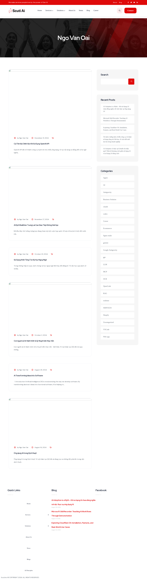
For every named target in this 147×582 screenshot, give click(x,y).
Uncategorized (108, 322)
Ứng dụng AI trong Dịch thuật (25, 453)
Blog (120, 2)
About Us (72, 10)
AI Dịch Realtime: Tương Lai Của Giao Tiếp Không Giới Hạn (36, 225)
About (115, 2)
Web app (106, 337)
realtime (106, 301)
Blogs (28, 559)
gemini (105, 243)
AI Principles (29, 570)
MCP (105, 272)
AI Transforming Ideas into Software (28, 375)
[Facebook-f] (128, 2)
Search (104, 74)
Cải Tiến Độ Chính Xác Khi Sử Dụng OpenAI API (31, 144)
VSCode (106, 329)
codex (105, 214)
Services (48, 10)
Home (40, 10)
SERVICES (107, 308)
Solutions (60, 10)
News (81, 10)
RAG (105, 293)
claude (105, 207)
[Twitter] (131, 2)
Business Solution (109, 199)
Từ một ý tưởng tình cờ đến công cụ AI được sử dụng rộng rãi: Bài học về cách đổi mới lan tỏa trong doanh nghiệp (117, 139)
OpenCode (107, 286)
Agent (105, 178)
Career (96, 10)
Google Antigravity (110, 250)
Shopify (106, 315)
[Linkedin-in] (137, 2)
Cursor (105, 221)
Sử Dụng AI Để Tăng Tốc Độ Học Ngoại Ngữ (30, 260)
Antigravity (107, 192)
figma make (107, 236)
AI (104, 185)
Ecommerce (107, 228)
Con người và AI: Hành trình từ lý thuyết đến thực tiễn (34, 341)
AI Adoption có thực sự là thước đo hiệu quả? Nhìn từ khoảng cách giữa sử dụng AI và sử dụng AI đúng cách (117, 151)
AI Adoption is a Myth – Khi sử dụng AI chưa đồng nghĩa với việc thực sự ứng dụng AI (117, 109)
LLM (105, 264)
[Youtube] (134, 2)
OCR (105, 279)
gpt (104, 257)
